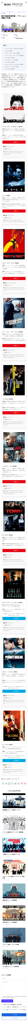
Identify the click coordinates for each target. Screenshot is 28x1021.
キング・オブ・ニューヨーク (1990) (14, 64)
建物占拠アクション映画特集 (10, 900)
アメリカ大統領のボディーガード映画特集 (13, 832)
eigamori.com (17, 4)
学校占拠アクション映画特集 (10, 922)
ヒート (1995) (9, 51)
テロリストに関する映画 (7, 29)
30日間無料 (16, 618)
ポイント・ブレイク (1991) (12, 66)
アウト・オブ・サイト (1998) (13, 53)
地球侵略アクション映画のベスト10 (11, 810)
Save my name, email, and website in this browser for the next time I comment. (14, 997)
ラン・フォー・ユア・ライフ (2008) (14, 55)
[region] (14, 1012)
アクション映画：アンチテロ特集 (11, 944)
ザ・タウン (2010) (10, 62)
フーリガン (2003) (10, 57)
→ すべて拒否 (14, 1018)
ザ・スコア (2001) (10, 69)
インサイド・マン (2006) (12, 60)
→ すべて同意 (14, 1014)
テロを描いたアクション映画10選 (11, 966)
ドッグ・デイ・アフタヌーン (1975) (14, 48)
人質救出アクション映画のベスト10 (11, 854)
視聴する (16, 142)
